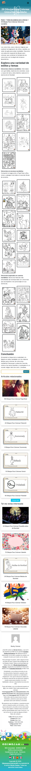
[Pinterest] (12, 744)
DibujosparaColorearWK (10, 763)
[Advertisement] (15, 306)
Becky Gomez (15, 765)
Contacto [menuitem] (22, 752)
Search (26, 371)
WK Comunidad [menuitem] (10, 748)
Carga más (15, 500)
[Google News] (19, 744)
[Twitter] (5, 744)
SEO (4, 688)
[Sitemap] (17, 744)
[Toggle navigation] (28, 3)
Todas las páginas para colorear (17, 20)
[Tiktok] (14, 744)
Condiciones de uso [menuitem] (11, 752)
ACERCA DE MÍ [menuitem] (21, 748)
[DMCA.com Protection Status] (24, 744)
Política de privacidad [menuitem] (15, 750)
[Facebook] (3, 744)
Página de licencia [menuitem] (15, 754)
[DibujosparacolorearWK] (17, 757)
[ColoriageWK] (20, 757)
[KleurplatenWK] (10, 757)
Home (3, 20)
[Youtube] (10, 744)
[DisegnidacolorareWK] (14, 757)
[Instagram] (7, 744)
